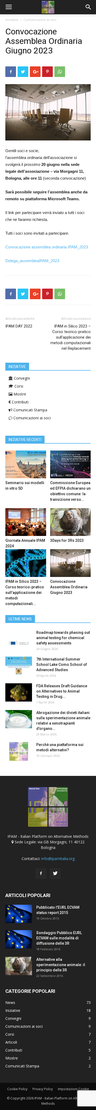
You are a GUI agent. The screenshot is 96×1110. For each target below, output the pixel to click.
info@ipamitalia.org (58, 858)
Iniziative (11, 19)
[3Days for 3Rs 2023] (70, 522)
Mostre (19, 394)
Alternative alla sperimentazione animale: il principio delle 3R (60, 964)
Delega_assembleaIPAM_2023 (32, 260)
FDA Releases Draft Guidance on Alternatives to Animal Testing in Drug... (61, 691)
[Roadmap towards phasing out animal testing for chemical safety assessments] (18, 639)
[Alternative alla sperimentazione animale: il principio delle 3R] (18, 966)
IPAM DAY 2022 (18, 326)
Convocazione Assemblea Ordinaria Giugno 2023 (68, 587)
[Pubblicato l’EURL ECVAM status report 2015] (18, 914)
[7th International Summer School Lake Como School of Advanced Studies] (18, 666)
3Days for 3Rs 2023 (67, 540)
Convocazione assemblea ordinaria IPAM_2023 (46, 247)
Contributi (20, 401)
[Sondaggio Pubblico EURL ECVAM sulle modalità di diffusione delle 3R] (18, 939)
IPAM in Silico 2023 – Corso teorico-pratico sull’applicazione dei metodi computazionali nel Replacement (70, 337)
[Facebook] (40, 873)
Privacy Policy (43, 1089)
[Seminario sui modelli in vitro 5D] (25, 464)
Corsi (18, 386)
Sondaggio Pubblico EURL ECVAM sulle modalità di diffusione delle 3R (59, 938)
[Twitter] (55, 873)
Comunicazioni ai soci (39, 19)
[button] (88, 7)
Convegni (21, 378)
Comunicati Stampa (29, 409)
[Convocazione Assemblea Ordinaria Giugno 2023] (70, 563)
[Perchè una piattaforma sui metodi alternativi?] (18, 751)
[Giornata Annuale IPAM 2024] (25, 522)
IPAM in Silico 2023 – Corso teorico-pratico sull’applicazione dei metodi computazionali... (24, 592)
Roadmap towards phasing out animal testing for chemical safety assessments (63, 637)
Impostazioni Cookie (73, 1089)
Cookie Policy (17, 1089)
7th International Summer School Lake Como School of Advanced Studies (61, 664)
